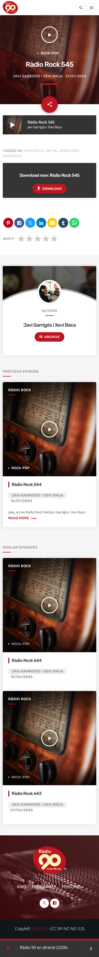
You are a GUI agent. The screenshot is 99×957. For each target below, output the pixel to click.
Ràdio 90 (39, 929)
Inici (21, 887)
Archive (49, 336)
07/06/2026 (21, 810)
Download (49, 188)
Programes (44, 887)
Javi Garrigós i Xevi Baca (37, 76)
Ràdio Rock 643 (27, 793)
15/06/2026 (21, 677)
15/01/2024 (21, 501)
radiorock (34, 150)
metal (51, 150)
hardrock (12, 155)
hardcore (68, 150)
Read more (22, 518)
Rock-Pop (50, 53)
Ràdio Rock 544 (27, 484)
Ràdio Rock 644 (27, 660)
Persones (71, 887)
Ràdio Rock (19, 390)
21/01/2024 (75, 76)
